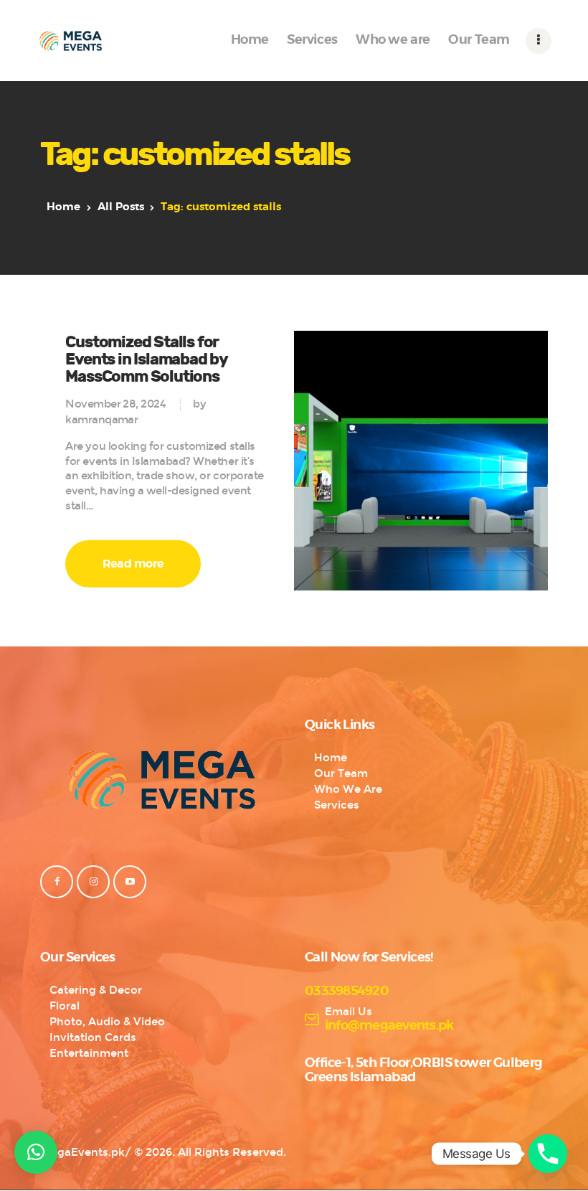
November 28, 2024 (115, 403)
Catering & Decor (95, 990)
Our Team (341, 773)
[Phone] (547, 1153)
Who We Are (348, 789)
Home (63, 207)
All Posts (121, 207)
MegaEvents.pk (82, 1152)
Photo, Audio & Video (107, 1021)
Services (336, 805)
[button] (35, 1152)
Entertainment (88, 1053)
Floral (64, 1005)
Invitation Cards (92, 1037)
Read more (133, 564)
